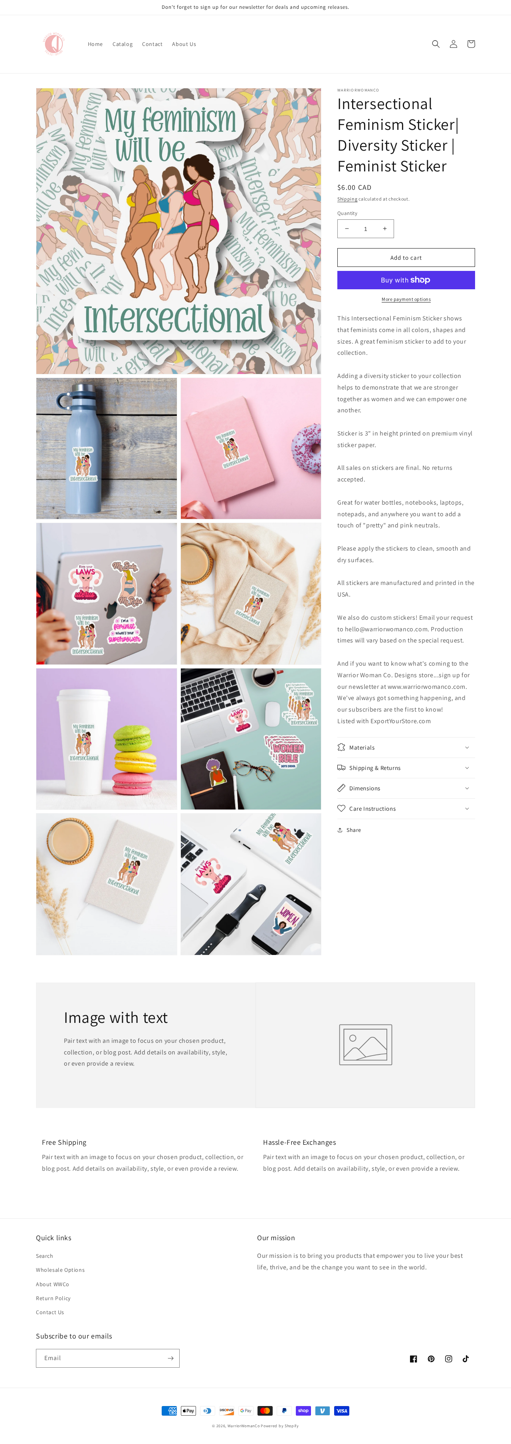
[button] (436, 44)
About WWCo (52, 1284)
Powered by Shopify (280, 1425)
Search (44, 1255)
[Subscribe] (170, 1358)
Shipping (347, 199)
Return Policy (53, 1298)
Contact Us (50, 1312)
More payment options (406, 299)
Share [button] (354, 829)
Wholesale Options (60, 1269)
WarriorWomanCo (244, 1425)
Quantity (347, 212)
